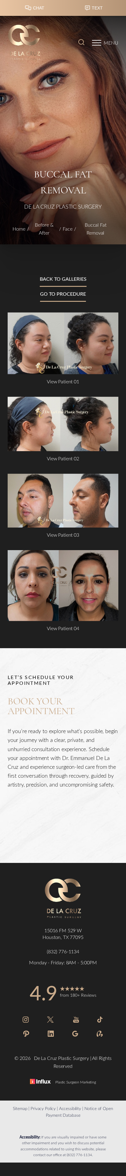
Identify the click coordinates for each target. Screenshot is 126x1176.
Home (19, 228)
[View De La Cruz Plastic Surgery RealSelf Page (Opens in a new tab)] (100, 1035)
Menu (111, 42)
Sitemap (20, 1108)
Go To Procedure (63, 293)
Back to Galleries (63, 279)
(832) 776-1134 (79, 1154)
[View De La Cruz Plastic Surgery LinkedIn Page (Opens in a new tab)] (51, 1035)
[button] (96, 43)
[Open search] (81, 42)
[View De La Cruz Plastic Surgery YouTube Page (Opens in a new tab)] (76, 1021)
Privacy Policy (43, 1108)
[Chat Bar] (63, 9)
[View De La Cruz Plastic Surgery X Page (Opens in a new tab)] (51, 1021)
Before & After (44, 228)
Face (67, 228)
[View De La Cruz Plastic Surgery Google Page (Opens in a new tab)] (75, 1035)
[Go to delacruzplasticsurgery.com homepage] (35, 42)
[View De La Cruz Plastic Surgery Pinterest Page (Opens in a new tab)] (26, 1035)
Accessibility (70, 1108)
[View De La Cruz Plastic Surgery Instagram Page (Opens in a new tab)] (26, 1021)
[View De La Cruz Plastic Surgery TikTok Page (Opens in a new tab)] (100, 1021)
